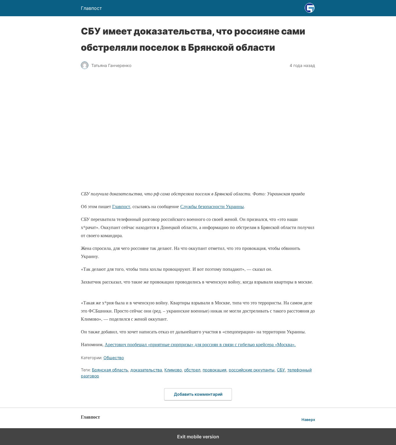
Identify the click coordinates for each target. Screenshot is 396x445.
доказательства (146, 369)
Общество (113, 357)
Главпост (121, 206)
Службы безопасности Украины (212, 206)
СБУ (281, 369)
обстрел (192, 369)
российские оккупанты (252, 369)
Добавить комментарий (198, 394)
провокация (214, 369)
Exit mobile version (198, 436)
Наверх (308, 419)
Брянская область (110, 369)
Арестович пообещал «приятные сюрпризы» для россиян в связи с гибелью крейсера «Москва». (200, 344)
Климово (173, 369)
